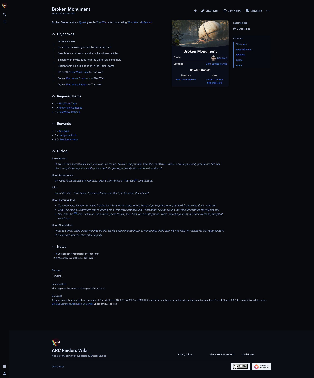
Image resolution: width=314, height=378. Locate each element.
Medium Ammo (69, 139)
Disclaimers (248, 354)
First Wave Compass (78, 78)
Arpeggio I (64, 130)
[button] (252, 44)
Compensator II (67, 135)
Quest (82, 22)
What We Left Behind (186, 79)
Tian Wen (222, 57)
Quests (57, 275)
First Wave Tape (79, 72)
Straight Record (214, 83)
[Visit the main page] (4, 5)
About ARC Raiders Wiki (222, 354)
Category (56, 270)
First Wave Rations (77, 84)
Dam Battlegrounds (216, 63)
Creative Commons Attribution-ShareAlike (72, 303)
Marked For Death (214, 79)
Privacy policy (185, 354)
